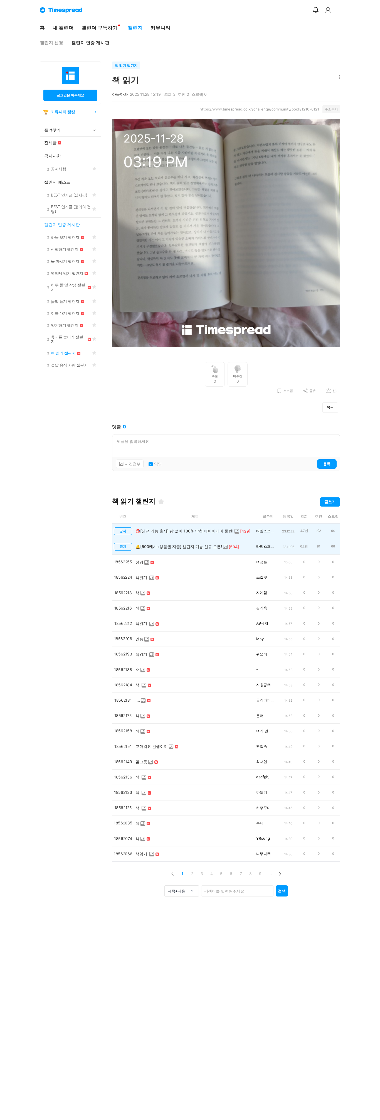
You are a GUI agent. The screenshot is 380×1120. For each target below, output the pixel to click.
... (270, 873)
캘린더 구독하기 (100, 28)
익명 (158, 464)
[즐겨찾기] (161, 501)
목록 (330, 407)
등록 (326, 463)
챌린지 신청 (51, 42)
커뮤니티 (160, 28)
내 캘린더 (63, 28)
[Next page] (280, 873)
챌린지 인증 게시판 (90, 42)
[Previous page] (172, 873)
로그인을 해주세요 (70, 95)
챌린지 (135, 28)
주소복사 (331, 109)
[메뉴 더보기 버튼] (338, 77)
